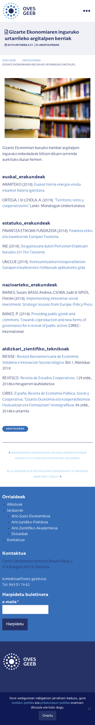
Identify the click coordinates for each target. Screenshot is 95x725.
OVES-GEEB (9, 60)
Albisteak (15, 505)
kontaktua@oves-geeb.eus (24, 579)
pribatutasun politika (55, 702)
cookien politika (23, 702)
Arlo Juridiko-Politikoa (30, 522)
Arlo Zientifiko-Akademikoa (35, 528)
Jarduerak (15, 511)
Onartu (47, 715)
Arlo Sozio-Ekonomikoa (31, 516)
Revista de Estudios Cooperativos (47, 378)
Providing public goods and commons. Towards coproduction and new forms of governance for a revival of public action (44, 320)
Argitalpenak (49, 45)
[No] (89, 708)
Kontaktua (16, 540)
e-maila (10, 602)
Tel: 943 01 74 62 (16, 585)
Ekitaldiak (20, 534)
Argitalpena (15, 429)
